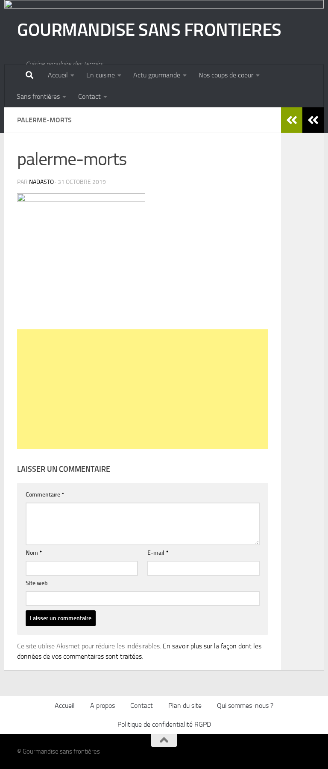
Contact (89, 96)
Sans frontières (38, 96)
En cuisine (100, 75)
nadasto (41, 182)
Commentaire (45, 494)
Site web (37, 583)
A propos (102, 705)
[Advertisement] (142, 389)
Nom (34, 552)
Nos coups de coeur (226, 75)
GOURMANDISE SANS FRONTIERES (149, 30)
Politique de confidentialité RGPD (164, 724)
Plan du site (185, 705)
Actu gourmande (156, 75)
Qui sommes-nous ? (245, 705)
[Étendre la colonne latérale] (313, 120)
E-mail (157, 552)
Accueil (58, 75)
